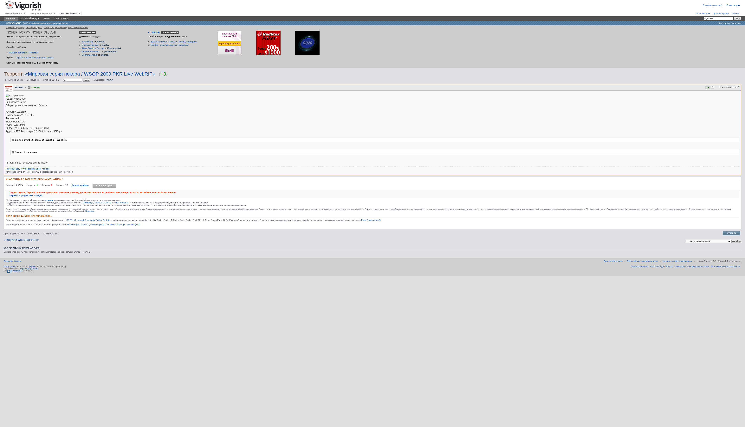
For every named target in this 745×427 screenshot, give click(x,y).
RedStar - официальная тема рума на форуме (45, 23)
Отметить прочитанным (730, 23)
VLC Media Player (114, 224)
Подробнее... (90, 211)
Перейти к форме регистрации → (27, 195)
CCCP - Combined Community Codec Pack (86, 220)
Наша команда (657, 266)
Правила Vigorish (721, 13)
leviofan (104, 55)
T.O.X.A (109, 80)
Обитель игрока (89, 55)
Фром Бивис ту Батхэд (93, 48)
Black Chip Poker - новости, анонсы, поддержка (174, 41)
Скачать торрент (104, 185)
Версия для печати (613, 261)
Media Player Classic (77, 224)
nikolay (105, 45)
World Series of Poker (78, 27)
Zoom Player (132, 224)
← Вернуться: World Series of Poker (21, 240)
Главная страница (15, 27)
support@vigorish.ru (29, 269)
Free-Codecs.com (370, 220)
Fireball (19, 87)
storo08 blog (87, 41)
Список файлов (80, 185)
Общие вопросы (34, 27)
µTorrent (87, 202)
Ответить (731, 233)
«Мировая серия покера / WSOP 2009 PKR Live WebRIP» (90, 74)
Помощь (735, 13)
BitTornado (121, 202)
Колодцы (163, 32)
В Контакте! (16, 271)
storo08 (100, 41)
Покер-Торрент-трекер (23, 52)
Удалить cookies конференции (677, 261)
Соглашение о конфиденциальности (692, 266)
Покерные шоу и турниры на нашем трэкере (27, 169)
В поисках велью (90, 45)
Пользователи (703, 13)
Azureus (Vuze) (101, 202)
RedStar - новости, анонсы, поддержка (169, 45)
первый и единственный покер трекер (34, 57)
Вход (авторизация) (712, 5)
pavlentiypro (110, 51)
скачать (49, 200)
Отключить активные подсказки (642, 261)
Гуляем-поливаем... (91, 51)
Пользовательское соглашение (725, 266)
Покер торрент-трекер (55, 27)
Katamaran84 (114, 48)
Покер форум (10, 266)
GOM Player (96, 224)
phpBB (32, 266)
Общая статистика (639, 266)
